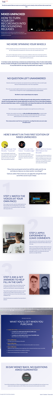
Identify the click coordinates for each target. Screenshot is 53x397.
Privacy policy (50, 394)
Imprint (41, 394)
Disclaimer (45, 394)
